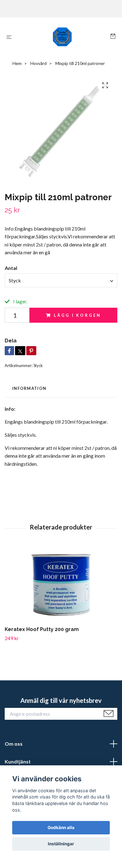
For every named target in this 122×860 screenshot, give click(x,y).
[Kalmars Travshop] (62, 36)
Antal (11, 268)
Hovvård (38, 63)
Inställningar (61, 843)
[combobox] (61, 280)
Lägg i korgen (77, 315)
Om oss (14, 744)
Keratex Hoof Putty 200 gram (42, 629)
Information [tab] (29, 388)
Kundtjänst (18, 761)
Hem (17, 63)
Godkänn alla (61, 827)
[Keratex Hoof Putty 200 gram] (61, 585)
